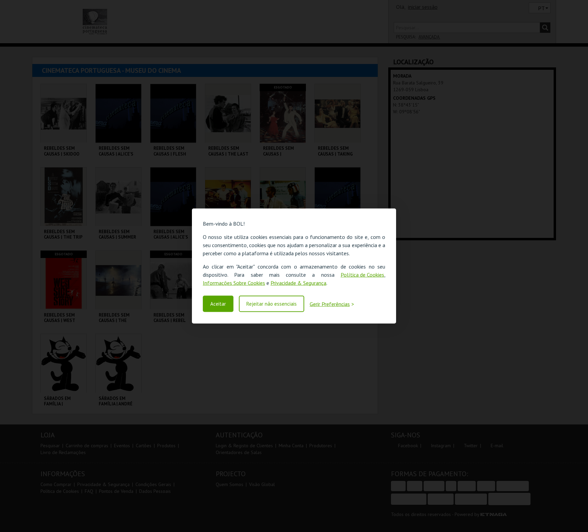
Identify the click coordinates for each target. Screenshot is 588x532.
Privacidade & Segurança (298, 282)
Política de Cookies (362, 274)
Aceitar (218, 304)
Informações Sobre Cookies (234, 282)
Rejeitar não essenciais (271, 304)
